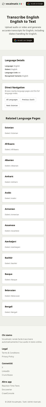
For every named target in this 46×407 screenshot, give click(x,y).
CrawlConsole (8, 393)
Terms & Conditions (10, 352)
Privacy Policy (8, 356)
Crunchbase (7, 375)
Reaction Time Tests (11, 385)
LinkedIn (6, 371)
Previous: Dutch (28, 99)
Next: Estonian (12, 105)
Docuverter (7, 389)
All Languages (12, 99)
